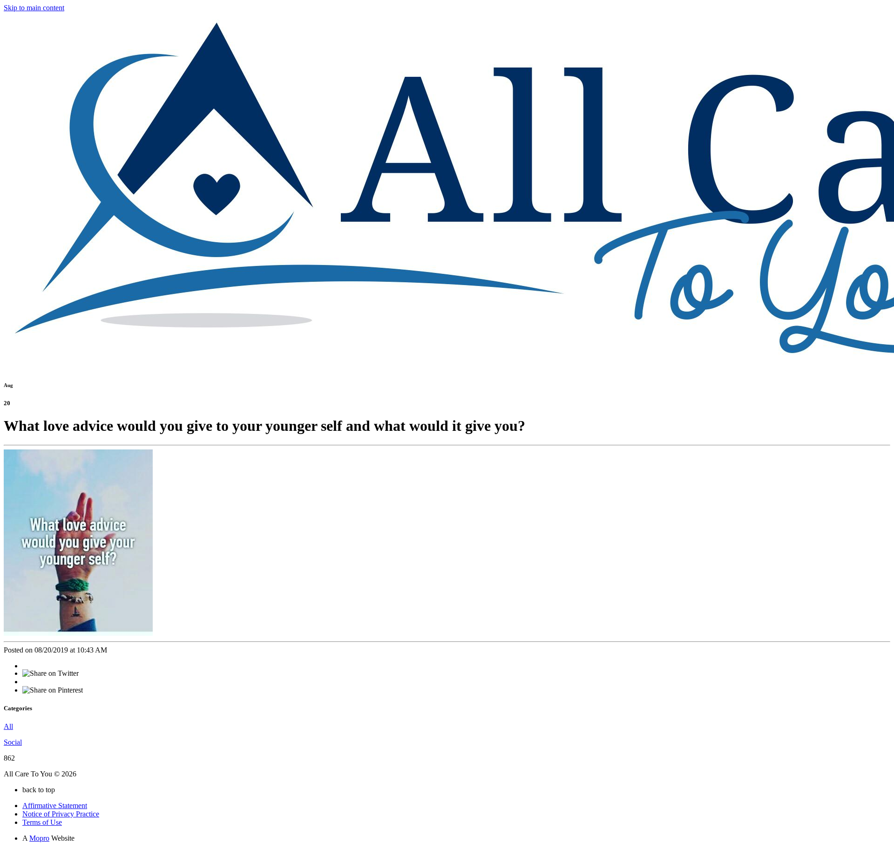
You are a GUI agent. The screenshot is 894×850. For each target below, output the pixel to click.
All (8, 726)
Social (13, 742)
